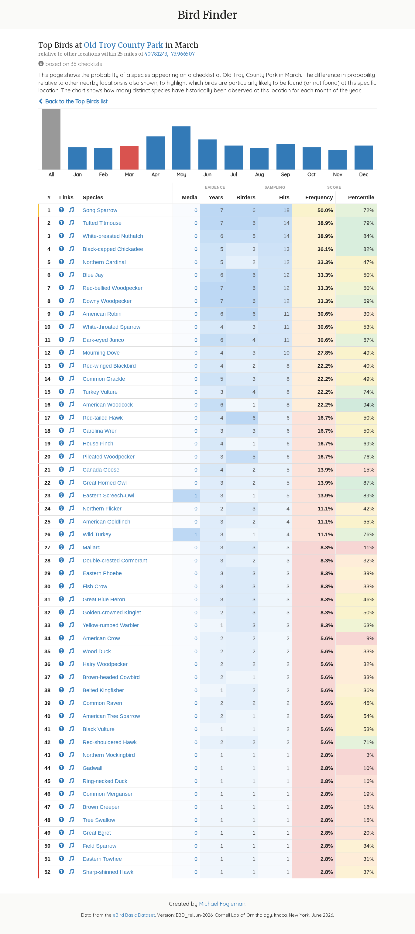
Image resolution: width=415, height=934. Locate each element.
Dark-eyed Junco (103, 340)
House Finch (98, 444)
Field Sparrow (99, 846)
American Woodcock (108, 405)
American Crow (101, 638)
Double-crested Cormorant (115, 561)
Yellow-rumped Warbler (111, 625)
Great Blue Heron (104, 599)
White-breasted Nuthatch (113, 236)
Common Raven (102, 703)
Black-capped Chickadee (113, 249)
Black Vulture (99, 729)
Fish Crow (95, 586)
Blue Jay (93, 275)
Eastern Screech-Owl (108, 496)
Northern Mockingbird (109, 755)
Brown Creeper (101, 807)
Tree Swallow (99, 820)
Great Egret (97, 833)
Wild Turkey (97, 534)
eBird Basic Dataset (134, 915)
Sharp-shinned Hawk (108, 872)
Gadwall (92, 768)
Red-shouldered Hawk (110, 742)
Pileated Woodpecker (109, 457)
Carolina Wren (100, 431)
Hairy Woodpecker (105, 664)
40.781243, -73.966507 (169, 54)
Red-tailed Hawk (103, 418)
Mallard (92, 547)
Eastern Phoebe (102, 573)
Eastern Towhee (102, 859)
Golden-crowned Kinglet (112, 613)
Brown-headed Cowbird (111, 677)
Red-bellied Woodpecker (112, 288)
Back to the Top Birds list (76, 101)
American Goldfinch (106, 522)
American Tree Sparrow (111, 716)
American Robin (102, 314)
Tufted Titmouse (102, 223)
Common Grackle (104, 379)
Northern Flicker (102, 509)
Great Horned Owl (105, 483)
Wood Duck (97, 651)
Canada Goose (101, 470)
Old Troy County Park (123, 45)
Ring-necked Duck (105, 781)
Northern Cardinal (104, 262)
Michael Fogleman (222, 903)
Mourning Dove (101, 353)
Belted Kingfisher (103, 690)
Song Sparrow (100, 210)
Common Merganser (107, 794)
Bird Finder (207, 15)
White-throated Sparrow (111, 327)
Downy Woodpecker (107, 301)
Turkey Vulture (100, 392)
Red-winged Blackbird (109, 366)
